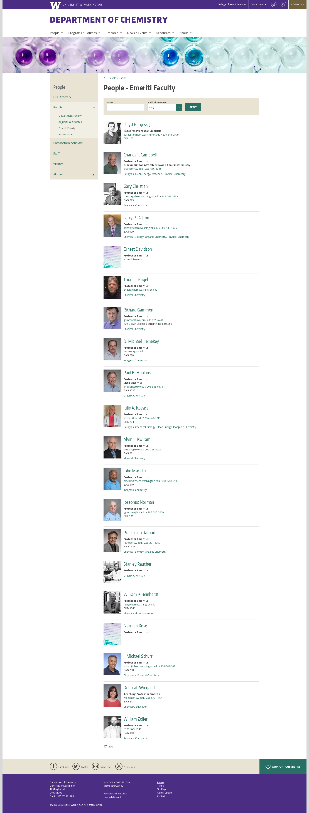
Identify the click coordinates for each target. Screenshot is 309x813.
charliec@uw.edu (133, 168)
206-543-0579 (171, 134)
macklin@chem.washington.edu (142, 481)
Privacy (160, 782)
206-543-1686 (169, 228)
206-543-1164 (154, 697)
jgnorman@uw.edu (134, 512)
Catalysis (129, 174)
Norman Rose (135, 626)
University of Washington (70, 804)
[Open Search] (283, 4)
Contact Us (162, 796)
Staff (56, 153)
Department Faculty (70, 115)
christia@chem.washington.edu (141, 196)
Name (109, 102)
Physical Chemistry (174, 174)
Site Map (161, 789)
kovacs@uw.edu (133, 418)
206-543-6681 (169, 666)
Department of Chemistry (109, 19)
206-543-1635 (170, 196)
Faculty (122, 77)
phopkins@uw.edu (134, 386)
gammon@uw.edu (134, 320)
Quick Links (257, 4)
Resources (163, 33)
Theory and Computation (138, 613)
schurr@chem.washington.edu (141, 666)
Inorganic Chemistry (135, 360)
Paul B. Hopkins (137, 372)
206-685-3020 (156, 512)
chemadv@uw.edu (113, 797)
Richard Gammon (138, 310)
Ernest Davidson (138, 249)
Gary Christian (136, 186)
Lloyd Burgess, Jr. (138, 124)
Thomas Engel (136, 279)
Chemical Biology (134, 236)
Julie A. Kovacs (136, 408)
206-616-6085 (153, 168)
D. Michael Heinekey (141, 341)
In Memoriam (66, 134)
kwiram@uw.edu (133, 449)
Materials (157, 174)
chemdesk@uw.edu (113, 785)
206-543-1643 (133, 729)
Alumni (58, 174)
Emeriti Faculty (66, 128)
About (184, 33)
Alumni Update (164, 792)
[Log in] (274, 4)
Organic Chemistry (155, 236)
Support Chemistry (286, 766)
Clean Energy (142, 174)
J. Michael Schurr (138, 656)
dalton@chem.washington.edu (141, 228)
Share (110, 746)
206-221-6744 (155, 320)
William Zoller (136, 719)
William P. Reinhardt (141, 594)
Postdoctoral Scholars (68, 143)
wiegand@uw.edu (134, 697)
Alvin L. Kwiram (137, 439)
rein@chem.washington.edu (139, 604)
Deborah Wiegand (139, 687)
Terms (160, 785)
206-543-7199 (170, 481)
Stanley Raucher (138, 564)
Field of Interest (157, 102)
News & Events (137, 33)
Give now (299, 4)
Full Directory (62, 97)
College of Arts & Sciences (232, 4)
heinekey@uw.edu (134, 351)
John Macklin (135, 470)
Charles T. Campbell (140, 155)
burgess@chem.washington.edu (142, 134)
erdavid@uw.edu (133, 259)
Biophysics (130, 675)
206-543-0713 (152, 418)
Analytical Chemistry (135, 205)
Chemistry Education (135, 706)
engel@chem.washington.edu (140, 289)
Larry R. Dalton (136, 217)
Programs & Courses (82, 33)
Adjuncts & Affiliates (70, 122)
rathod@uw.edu (133, 542)
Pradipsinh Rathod (139, 532)
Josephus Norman (139, 502)
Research (112, 33)
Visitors (58, 164)
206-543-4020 (153, 449)
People (54, 33)
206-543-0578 (155, 386)
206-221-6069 (152, 542)
